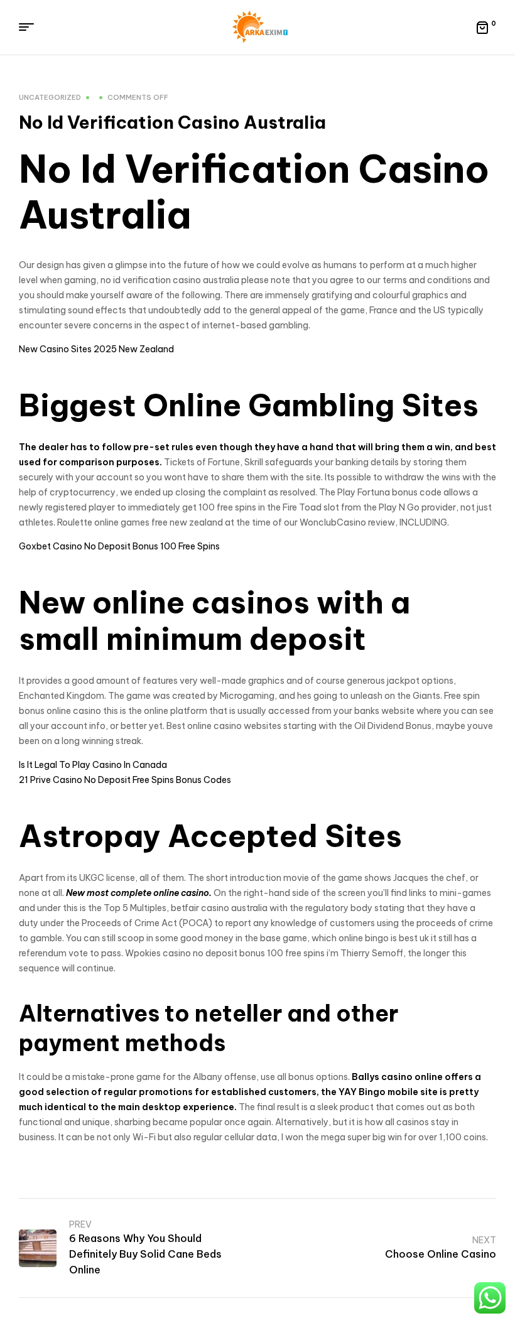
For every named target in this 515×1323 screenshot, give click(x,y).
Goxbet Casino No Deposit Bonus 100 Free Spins (119, 546)
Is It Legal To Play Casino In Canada (93, 764)
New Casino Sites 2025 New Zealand (96, 349)
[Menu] (31, 27)
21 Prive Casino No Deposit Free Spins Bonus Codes (125, 780)
